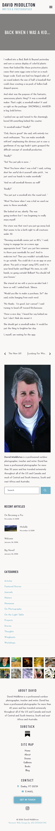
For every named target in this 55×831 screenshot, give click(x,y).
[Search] (46, 490)
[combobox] (21, 490)
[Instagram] (27, 808)
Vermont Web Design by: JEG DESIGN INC (28, 823)
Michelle (24, 527)
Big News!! (9, 550)
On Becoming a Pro (13, 515)
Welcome (8, 539)
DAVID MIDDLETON (18, 5)
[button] (50, 6)
